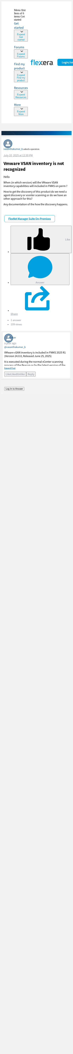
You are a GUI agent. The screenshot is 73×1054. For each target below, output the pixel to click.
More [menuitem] (17, 105)
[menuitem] (21, 72)
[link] (21, 25)
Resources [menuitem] (21, 88)
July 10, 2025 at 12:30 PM (18, 155)
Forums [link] (19, 47)
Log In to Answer (14, 388)
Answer (40, 282)
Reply (31, 374)
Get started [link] (19, 25)
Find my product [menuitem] (19, 66)
